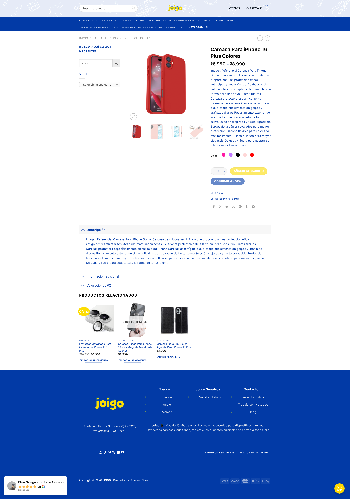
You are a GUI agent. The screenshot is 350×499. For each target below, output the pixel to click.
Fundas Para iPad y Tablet (113, 20)
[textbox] (99, 84)
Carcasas (100, 38)
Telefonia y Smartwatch (98, 27)
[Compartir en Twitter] (227, 207)
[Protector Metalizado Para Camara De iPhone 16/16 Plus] (96, 319)
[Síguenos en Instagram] (100, 452)
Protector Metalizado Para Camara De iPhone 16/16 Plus (95, 347)
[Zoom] (133, 116)
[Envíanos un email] (109, 452)
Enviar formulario (253, 397)
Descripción (96, 230)
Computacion (225, 20)
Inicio (83, 38)
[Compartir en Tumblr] (247, 207)
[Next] (199, 82)
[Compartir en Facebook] (214, 207)
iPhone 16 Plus (139, 38)
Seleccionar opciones (94, 360)
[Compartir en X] (220, 207)
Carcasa (85, 20)
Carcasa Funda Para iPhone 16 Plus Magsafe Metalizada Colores (135, 347)
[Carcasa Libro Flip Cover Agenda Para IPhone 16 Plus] (174, 319)
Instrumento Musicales (136, 27)
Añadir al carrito (249, 171)
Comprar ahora (227, 181)
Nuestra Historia (210, 397)
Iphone (117, 38)
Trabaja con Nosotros (253, 404)
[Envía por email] (234, 207)
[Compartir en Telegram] (253, 207)
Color (214, 155)
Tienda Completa (170, 27)
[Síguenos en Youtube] (122, 452)
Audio (207, 20)
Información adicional (103, 276)
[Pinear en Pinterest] (240, 207)
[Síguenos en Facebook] (95, 452)
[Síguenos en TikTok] (104, 452)
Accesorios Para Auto (184, 20)
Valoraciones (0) (99, 285)
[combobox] (99, 84)
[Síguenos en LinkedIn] (118, 452)
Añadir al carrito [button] (169, 357)
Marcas (167, 412)
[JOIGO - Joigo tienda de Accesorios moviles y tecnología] (175, 8)
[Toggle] (82, 230)
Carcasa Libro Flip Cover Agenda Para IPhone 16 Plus (174, 345)
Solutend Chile (139, 480)
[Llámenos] (113, 452)
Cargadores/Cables (150, 20)
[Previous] (134, 82)
